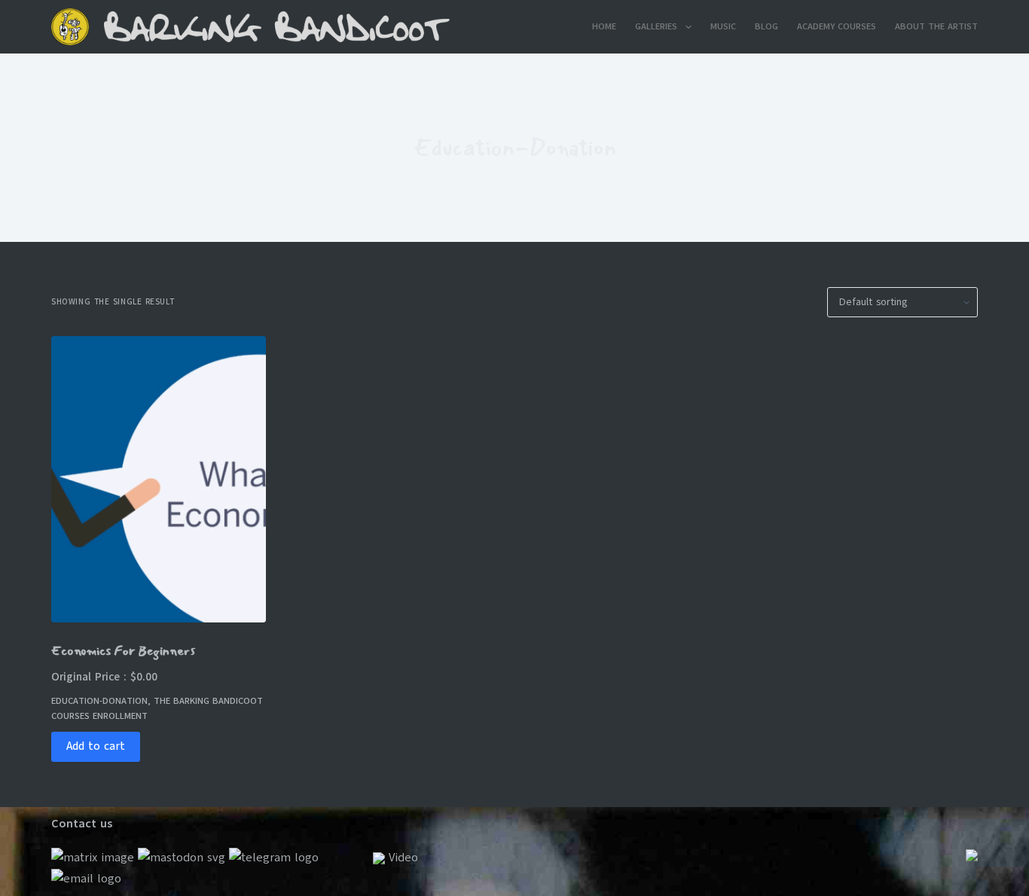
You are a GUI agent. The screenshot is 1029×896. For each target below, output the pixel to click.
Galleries (656, 26)
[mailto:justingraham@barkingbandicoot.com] (86, 878)
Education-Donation (99, 701)
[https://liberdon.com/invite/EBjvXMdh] (181, 857)
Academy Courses (836, 26)
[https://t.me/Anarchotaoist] (274, 857)
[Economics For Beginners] (158, 479)
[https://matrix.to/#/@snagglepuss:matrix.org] (92, 857)
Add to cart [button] (95, 746)
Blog (766, 26)
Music (723, 26)
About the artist (936, 26)
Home (604, 26)
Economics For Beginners (123, 651)
